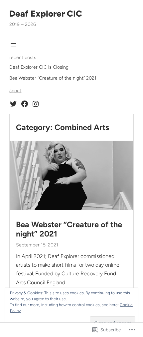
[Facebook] (25, 104)
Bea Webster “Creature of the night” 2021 (52, 78)
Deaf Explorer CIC (45, 13)
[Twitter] (13, 104)
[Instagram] (36, 104)
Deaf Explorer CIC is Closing (39, 67)
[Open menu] (13, 45)
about (15, 91)
